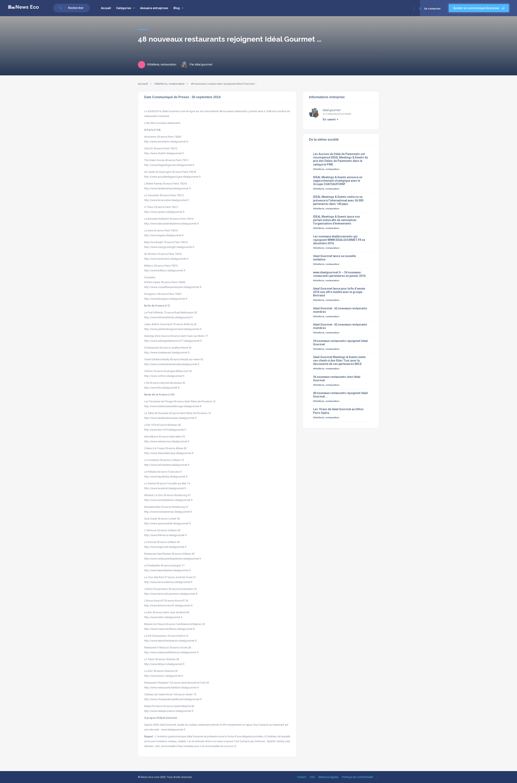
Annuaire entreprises (154, 8)
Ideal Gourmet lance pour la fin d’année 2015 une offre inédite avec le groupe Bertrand (339, 292)
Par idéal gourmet (201, 64)
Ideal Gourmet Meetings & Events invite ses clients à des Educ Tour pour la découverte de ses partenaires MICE (339, 360)
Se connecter (432, 8)
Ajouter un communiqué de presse (476, 8)
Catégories (123, 8)
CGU (312, 777)
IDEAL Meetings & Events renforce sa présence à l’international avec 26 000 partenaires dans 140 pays (338, 200)
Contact (301, 777)
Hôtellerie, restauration (169, 83)
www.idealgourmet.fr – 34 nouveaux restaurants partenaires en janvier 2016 (339, 274)
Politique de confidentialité (357, 777)
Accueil (106, 8)
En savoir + (330, 119)
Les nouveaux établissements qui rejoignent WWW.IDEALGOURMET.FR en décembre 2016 (339, 240)
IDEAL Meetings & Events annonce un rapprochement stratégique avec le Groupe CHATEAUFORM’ (337, 181)
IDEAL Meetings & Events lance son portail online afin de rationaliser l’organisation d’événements (336, 220)
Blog (176, 8)
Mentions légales (328, 777)
